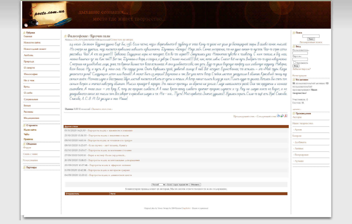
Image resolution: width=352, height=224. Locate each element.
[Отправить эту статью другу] (282, 116)
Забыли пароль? (302, 69)
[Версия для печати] (278, 116)
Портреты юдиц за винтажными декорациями (114, 160)
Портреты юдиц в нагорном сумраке (109, 170)
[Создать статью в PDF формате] (285, 116)
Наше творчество (303, 123)
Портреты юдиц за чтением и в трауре (110, 140)
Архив (298, 129)
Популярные (302, 154)
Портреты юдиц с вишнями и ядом (109, 135)
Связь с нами (30, 154)
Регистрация (299, 75)
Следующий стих (266, 116)
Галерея (297, 135)
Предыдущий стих (244, 116)
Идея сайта (30, 129)
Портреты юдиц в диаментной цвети (110, 175)
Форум (27, 147)
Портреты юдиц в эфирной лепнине (110, 165)
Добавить (300, 142)
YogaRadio (186, 208)
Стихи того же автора (122, 39)
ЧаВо (26, 134)
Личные (299, 148)
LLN (75, 40)
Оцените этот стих (101, 109)
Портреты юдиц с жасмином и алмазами (110, 130)
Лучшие (299, 160)
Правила (28, 139)
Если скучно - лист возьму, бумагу (108, 145)
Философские (77, 36)
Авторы (297, 117)
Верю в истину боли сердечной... (107, 155)
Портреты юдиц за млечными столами (110, 150)
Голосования (30, 160)
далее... (297, 109)
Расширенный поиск (311, 42)
